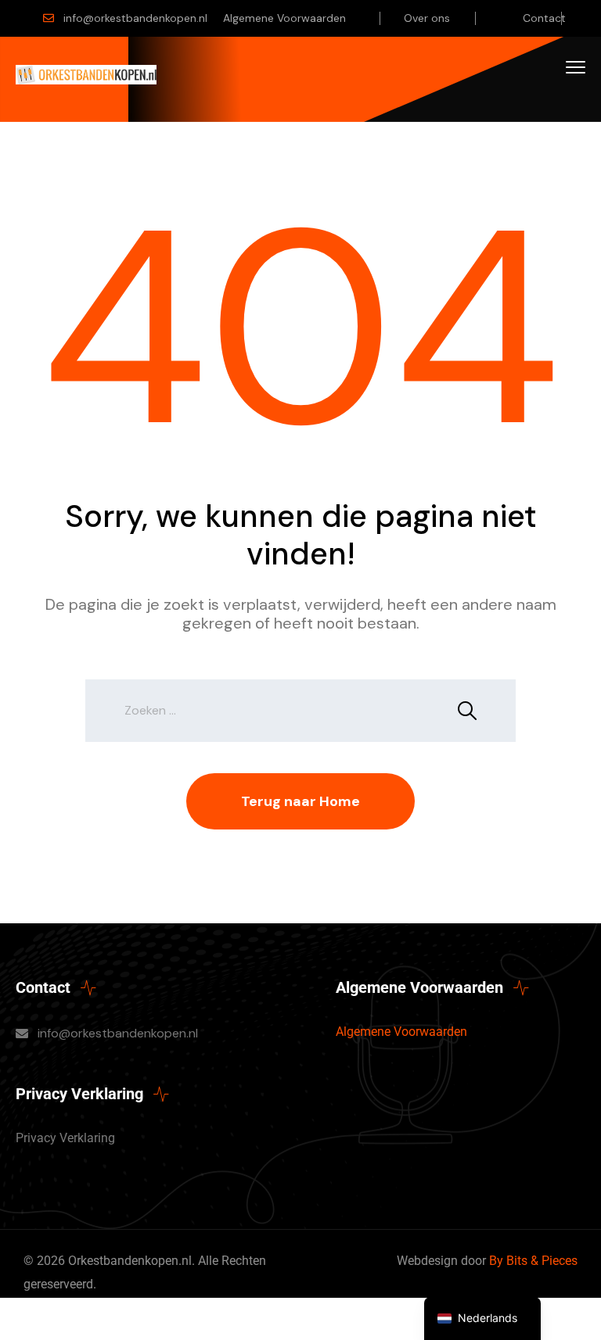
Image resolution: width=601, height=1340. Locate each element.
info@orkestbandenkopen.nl (135, 18)
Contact (544, 18)
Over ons (427, 18)
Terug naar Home (300, 801)
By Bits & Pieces (533, 1260)
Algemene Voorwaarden (284, 18)
